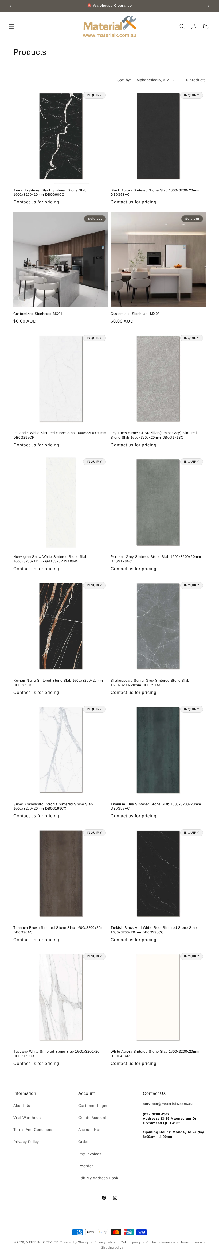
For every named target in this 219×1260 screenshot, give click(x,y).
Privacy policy (105, 1242)
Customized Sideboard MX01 (37, 314)
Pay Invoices (89, 1154)
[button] (11, 26)
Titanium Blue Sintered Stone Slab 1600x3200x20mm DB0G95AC (156, 806)
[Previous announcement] (10, 6)
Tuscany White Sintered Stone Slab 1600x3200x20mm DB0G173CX (59, 1053)
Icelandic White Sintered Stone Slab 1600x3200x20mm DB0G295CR (60, 435)
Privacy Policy (26, 1141)
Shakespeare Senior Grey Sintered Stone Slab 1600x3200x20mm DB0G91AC (150, 682)
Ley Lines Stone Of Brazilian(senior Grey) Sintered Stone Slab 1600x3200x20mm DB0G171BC (154, 435)
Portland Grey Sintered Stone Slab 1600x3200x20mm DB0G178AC (156, 559)
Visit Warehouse (28, 1117)
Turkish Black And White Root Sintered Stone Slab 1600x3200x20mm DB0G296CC (154, 930)
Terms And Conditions (33, 1129)
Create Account (92, 1117)
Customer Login (92, 1105)
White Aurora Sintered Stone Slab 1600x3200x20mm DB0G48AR (155, 1053)
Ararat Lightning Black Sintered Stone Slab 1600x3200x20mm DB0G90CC (49, 192)
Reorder (85, 1166)
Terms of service (193, 1242)
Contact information (160, 1242)
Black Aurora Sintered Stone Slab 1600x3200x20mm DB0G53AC (155, 192)
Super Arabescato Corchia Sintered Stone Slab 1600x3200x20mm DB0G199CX (53, 806)
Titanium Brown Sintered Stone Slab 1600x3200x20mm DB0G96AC (60, 930)
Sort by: (124, 80)
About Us (21, 1105)
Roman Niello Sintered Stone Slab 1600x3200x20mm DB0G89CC (58, 682)
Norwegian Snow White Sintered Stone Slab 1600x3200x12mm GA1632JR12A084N (50, 559)
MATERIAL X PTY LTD (42, 1242)
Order (83, 1141)
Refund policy (131, 1242)
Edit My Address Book (98, 1178)
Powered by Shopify (74, 1242)
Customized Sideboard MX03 (135, 314)
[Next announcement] (208, 6)
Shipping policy (112, 1247)
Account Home (91, 1129)
